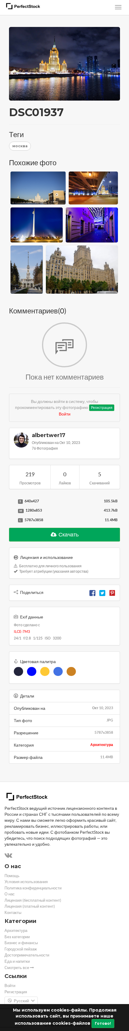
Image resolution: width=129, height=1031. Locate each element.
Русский (21, 1001)
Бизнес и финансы (21, 943)
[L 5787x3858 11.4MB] (12, 520)
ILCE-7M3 (22, 631)
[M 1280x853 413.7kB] (12, 511)
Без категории (17, 937)
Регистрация (101, 408)
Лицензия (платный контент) (29, 906)
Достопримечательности (26, 955)
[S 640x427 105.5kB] (12, 501)
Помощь (12, 876)
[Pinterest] (112, 592)
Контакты (12, 912)
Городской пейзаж (20, 949)
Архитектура (101, 745)
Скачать (68, 534)
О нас (9, 894)
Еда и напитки (17, 961)
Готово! (103, 1023)
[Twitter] (102, 592)
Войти (64, 414)
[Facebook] (92, 592)
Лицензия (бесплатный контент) (32, 900)
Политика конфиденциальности (33, 888)
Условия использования (26, 882)
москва (20, 146)
